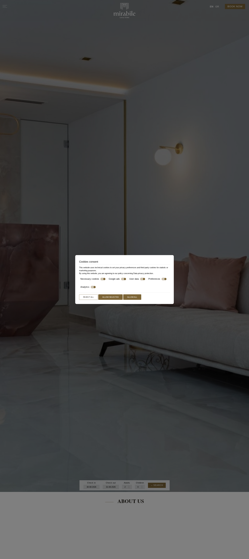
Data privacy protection (143, 273)
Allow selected (110, 297)
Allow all (132, 297)
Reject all (88, 297)
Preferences (154, 279)
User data (134, 279)
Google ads (114, 279)
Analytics (84, 287)
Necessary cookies (89, 279)
